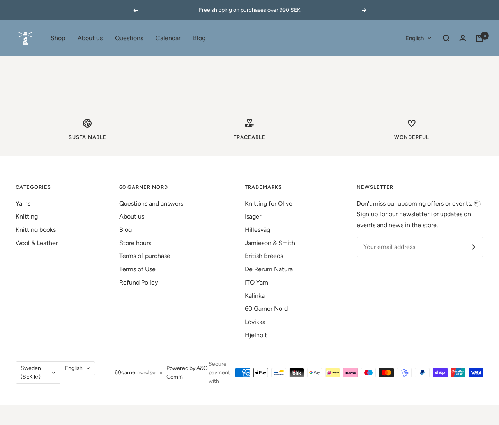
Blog (199, 38)
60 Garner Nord (266, 308)
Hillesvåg (257, 229)
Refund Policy (138, 282)
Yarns (23, 203)
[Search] (446, 38)
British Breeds (264, 256)
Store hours (135, 243)
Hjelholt (256, 335)
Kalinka (255, 295)
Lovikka (255, 321)
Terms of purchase (144, 256)
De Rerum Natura (269, 269)
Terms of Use (137, 269)
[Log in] (462, 38)
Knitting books (36, 229)
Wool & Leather (37, 243)
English (414, 38)
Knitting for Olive (268, 203)
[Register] (472, 247)
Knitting (27, 216)
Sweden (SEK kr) (31, 372)
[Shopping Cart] (479, 38)
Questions (129, 38)
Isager (253, 216)
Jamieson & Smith (270, 243)
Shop (58, 38)
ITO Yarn (256, 282)
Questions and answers (151, 203)
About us (90, 38)
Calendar (168, 38)
